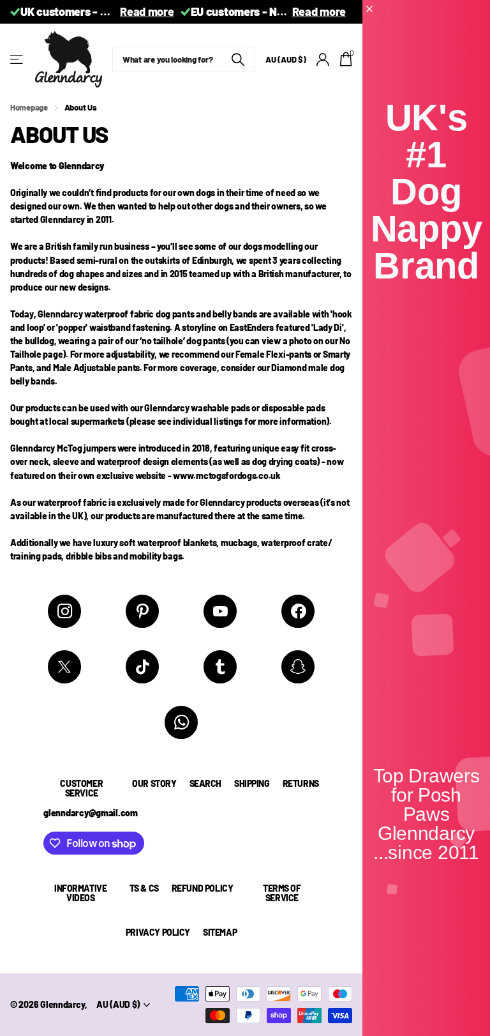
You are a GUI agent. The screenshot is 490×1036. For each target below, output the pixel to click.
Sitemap (220, 932)
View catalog (17, 60)
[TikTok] (142, 666)
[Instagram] (64, 611)
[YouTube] (220, 611)
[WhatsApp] (181, 722)
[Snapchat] (298, 666)
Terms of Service (282, 893)
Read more (147, 11)
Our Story (154, 783)
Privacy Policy (158, 932)
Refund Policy (203, 888)
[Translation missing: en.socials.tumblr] (220, 666)
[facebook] (298, 611)
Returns (301, 783)
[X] (64, 666)
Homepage (29, 107)
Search (205, 783)
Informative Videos (80, 893)
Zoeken (237, 59)
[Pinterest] (142, 611)
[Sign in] (323, 59)
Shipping (252, 783)
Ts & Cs (144, 888)
